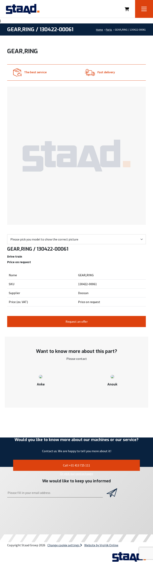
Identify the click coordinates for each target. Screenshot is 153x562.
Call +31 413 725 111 (76, 465)
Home (99, 29)
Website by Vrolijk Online (101, 545)
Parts (109, 29)
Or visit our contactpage (76, 474)
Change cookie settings (63, 545)
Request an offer (77, 321)
